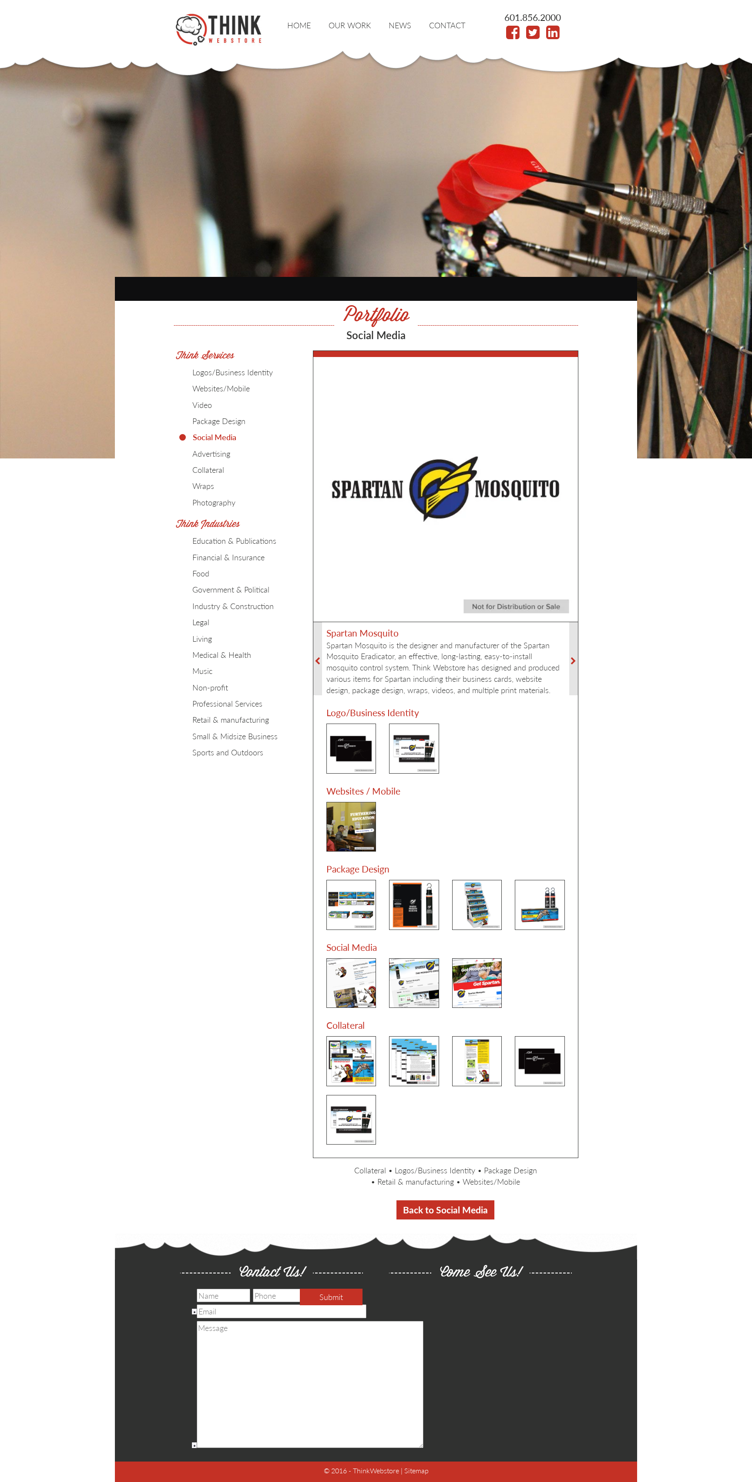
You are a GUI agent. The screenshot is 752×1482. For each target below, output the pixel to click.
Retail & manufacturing (415, 1181)
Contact (447, 25)
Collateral (370, 1170)
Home (299, 25)
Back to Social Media (445, 1209)
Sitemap (416, 1470)
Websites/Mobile (491, 1181)
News (400, 25)
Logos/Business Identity (435, 1170)
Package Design (510, 1170)
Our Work (350, 25)
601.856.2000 (532, 17)
